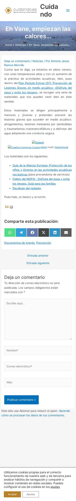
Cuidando (49, 10)
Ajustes (31, 494)
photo (44, 147)
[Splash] (38, 142)
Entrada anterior (37, 255)
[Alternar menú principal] (68, 10)
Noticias (37, 61)
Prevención (43, 242)
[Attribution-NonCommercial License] (24, 147)
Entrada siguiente (38, 263)
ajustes (55, 486)
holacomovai (61, 147)
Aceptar (12, 494)
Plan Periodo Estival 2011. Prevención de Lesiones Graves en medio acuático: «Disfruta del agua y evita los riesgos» (38, 87)
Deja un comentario (17, 61)
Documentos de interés (19, 242)
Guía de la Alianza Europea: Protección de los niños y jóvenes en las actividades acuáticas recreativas (42, 170)
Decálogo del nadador (27, 188)
